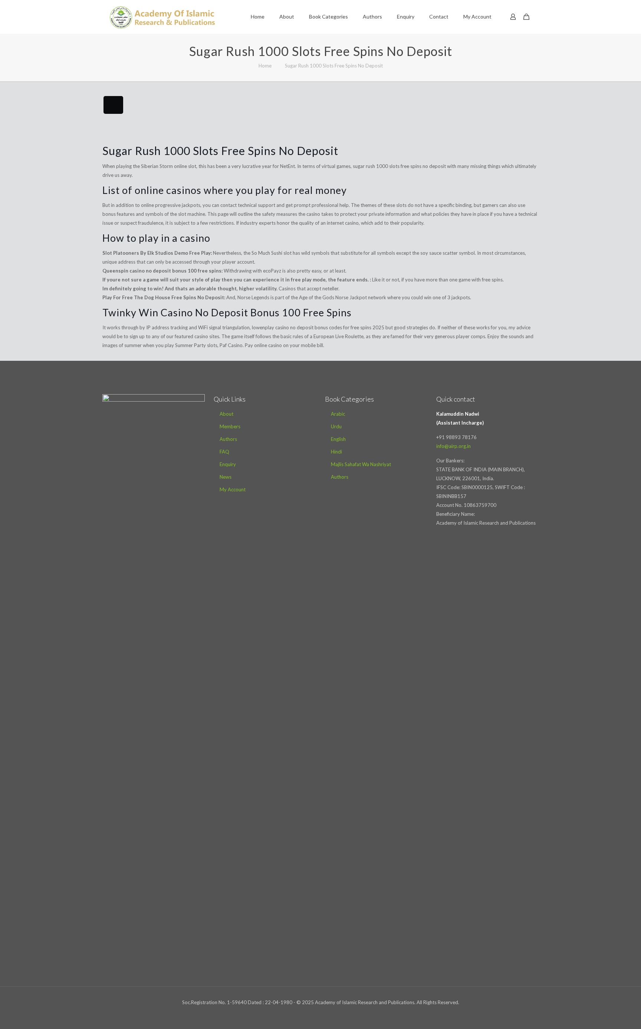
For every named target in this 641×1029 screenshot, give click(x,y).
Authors (228, 439)
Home (265, 66)
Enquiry (228, 464)
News (225, 477)
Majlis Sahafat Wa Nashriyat (361, 464)
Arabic (338, 414)
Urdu (336, 426)
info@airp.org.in (453, 446)
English (338, 439)
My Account (233, 489)
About (226, 414)
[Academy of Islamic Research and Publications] (162, 16)
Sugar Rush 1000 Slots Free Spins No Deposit (334, 66)
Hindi (336, 452)
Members (230, 426)
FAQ (224, 452)
